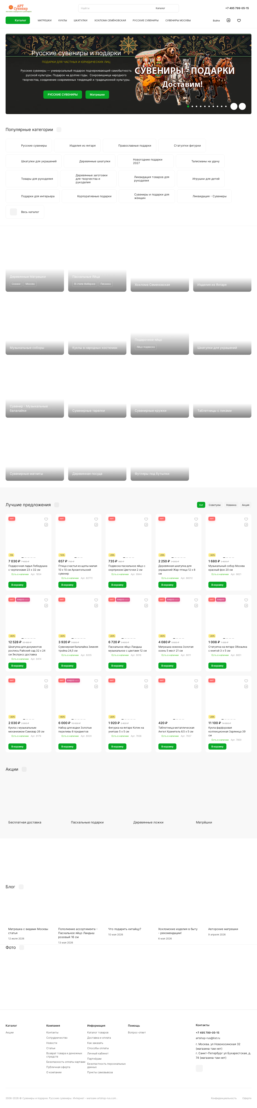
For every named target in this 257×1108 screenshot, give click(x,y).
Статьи (50, 1048)
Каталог (11, 1025)
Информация (96, 1025)
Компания (53, 1025)
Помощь (134, 1025)
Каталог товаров (97, 1032)
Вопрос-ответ (137, 1032)
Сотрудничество (56, 1037)
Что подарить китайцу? (124, 929)
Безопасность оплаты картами (65, 1061)
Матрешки (97, 94)
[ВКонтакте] (199, 1068)
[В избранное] (46, 519)
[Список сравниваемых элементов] (228, 20)
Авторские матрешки (223, 929)
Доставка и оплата (99, 1037)
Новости (51, 1043)
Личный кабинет (98, 1053)
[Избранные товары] (239, 20)
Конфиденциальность (224, 1098)
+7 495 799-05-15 (237, 8)
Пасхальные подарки (87, 822)
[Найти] (174, 8)
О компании (54, 1072)
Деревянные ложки (148, 822)
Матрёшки (204, 822)
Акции (10, 1032)
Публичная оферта (58, 1067)
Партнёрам (94, 1058)
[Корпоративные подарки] (128, 861)
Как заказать (95, 1043)
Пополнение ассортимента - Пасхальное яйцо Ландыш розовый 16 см (78, 933)
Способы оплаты (98, 1048)
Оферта (246, 1098)
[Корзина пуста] (249, 20)
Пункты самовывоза (100, 1072)
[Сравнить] (46, 524)
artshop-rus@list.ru (208, 1038)
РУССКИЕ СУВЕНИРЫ (63, 94)
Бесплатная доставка (24, 822)
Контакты (52, 1032)
